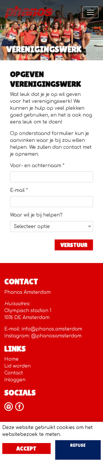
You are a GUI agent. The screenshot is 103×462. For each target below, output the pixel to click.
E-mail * (19, 190)
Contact (13, 373)
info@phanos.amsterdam (51, 329)
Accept (26, 448)
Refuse (78, 445)
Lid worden (17, 366)
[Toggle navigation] (90, 12)
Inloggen (14, 379)
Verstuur (73, 245)
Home (11, 359)
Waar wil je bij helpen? (36, 215)
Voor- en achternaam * (37, 165)
